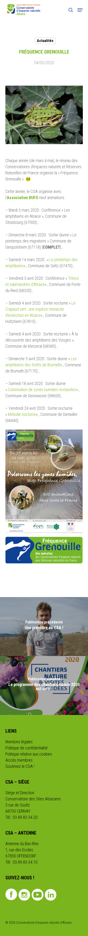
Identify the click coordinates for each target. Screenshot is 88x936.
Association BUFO (22, 197)
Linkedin (51, 895)
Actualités (45, 40)
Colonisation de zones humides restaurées (42, 389)
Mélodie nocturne (22, 414)
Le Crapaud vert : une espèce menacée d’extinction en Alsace (40, 309)
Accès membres (19, 760)
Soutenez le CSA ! (19, 766)
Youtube (38, 895)
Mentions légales (19, 741)
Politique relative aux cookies (28, 754)
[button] (80, 10)
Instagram (25, 895)
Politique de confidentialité (26, 747)
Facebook (11, 894)
